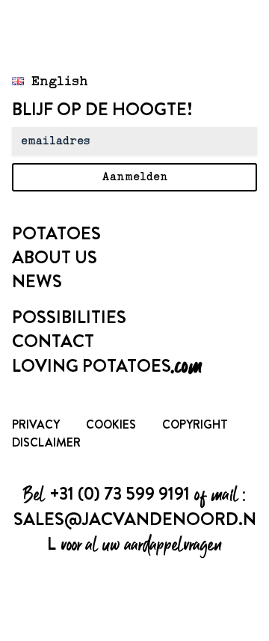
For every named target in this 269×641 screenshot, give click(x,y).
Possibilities (69, 317)
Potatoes (56, 233)
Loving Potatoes (107, 365)
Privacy (36, 424)
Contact (53, 341)
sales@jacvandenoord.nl (134, 531)
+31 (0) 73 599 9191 (119, 493)
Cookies (111, 424)
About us (54, 257)
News (37, 281)
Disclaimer (46, 442)
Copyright (195, 424)
